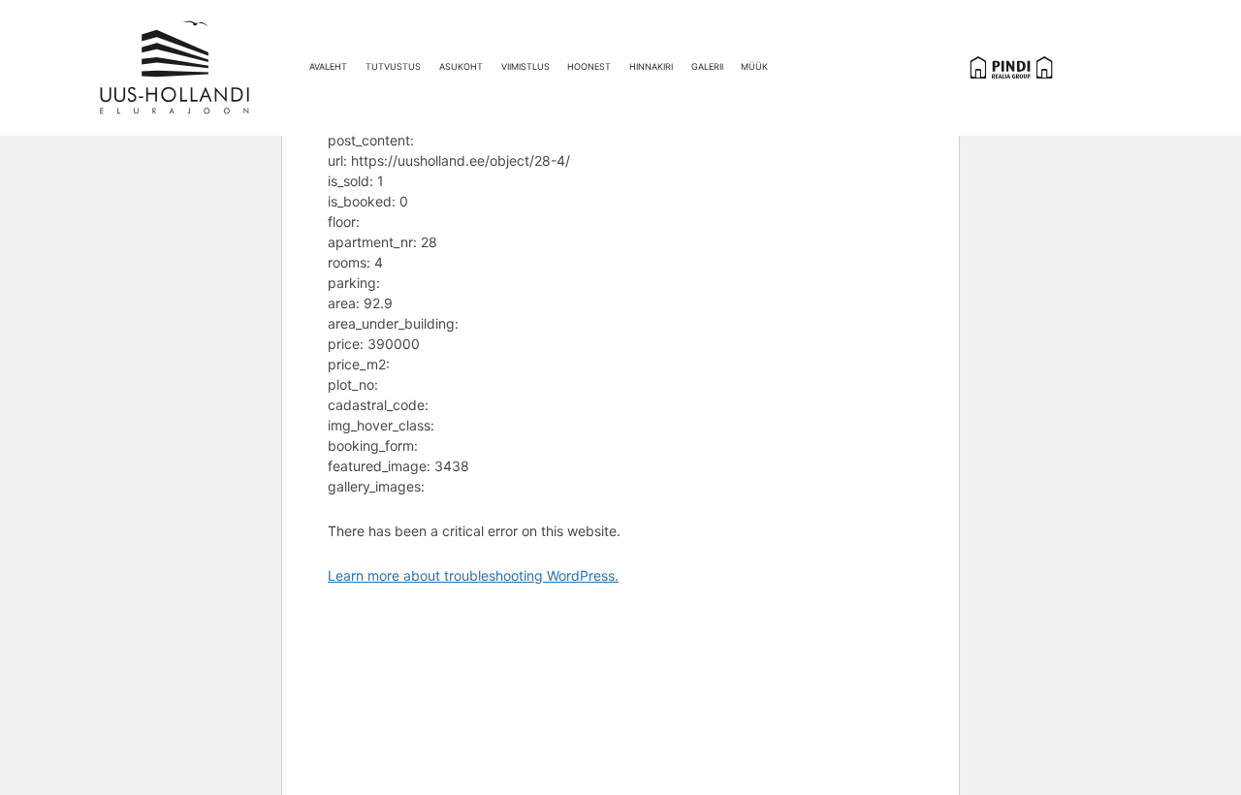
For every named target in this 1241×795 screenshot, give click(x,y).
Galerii (707, 66)
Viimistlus (525, 66)
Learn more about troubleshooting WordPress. (473, 575)
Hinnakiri (651, 66)
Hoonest (589, 66)
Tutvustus (393, 66)
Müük (754, 66)
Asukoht (461, 66)
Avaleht (328, 66)
